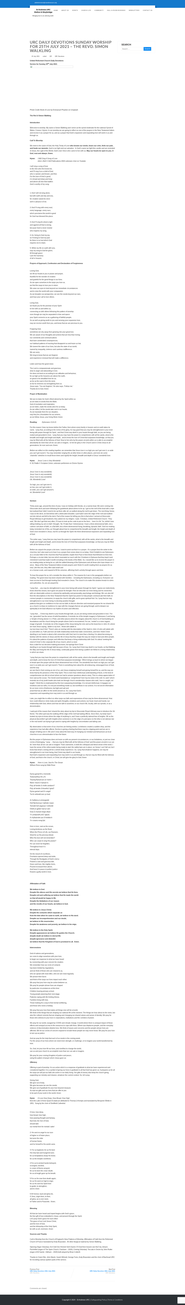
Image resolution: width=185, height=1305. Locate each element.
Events (75, 10)
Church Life (86, 10)
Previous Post (42, 1270)
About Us (65, 10)
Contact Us (147, 10)
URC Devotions (59, 56)
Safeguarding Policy (98, 1300)
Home (56, 10)
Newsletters (134, 10)
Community (99, 10)
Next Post (102, 1270)
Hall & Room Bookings (116, 10)
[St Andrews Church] (43, 14)
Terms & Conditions (115, 1300)
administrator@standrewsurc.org (46, 2)
